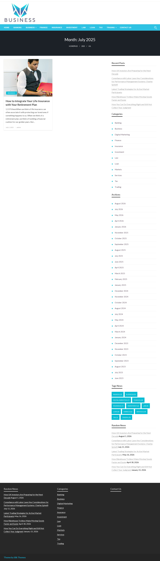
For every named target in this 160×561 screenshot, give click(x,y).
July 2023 (119, 372)
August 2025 (120, 250)
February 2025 (121, 279)
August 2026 (120, 203)
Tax (100, 28)
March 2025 (120, 273)
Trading (111, 28)
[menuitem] (6, 27)
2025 (83, 46)
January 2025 (120, 285)
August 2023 (120, 366)
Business (30, 28)
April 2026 (119, 221)
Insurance (57, 28)
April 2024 (119, 326)
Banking (18, 28)
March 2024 (120, 332)
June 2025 (119, 262)
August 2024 (120, 308)
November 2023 (121, 349)
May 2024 (119, 320)
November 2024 (121, 297)
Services (118, 175)
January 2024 (120, 337)
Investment (72, 28)
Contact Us (125, 28)
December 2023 (121, 343)
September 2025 (121, 244)
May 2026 (119, 215)
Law (84, 28)
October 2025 (121, 238)
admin (19, 127)
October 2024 (121, 302)
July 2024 (119, 314)
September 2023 (121, 361)
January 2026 (120, 227)
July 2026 (119, 209)
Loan (92, 28)
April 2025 (119, 267)
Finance (44, 28)
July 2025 (119, 256)
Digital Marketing (122, 134)
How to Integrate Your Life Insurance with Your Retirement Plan (28, 102)
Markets (118, 169)
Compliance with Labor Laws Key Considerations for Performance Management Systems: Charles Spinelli (132, 81)
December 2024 (121, 291)
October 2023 (121, 355)
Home (6, 28)
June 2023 (119, 378)
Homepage (73, 46)
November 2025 (121, 232)
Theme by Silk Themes (15, 557)
